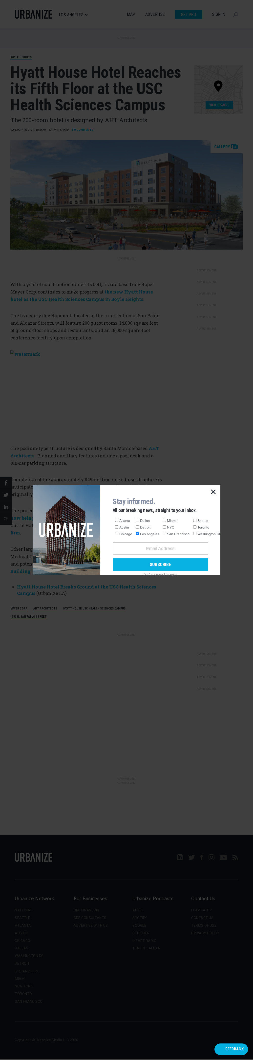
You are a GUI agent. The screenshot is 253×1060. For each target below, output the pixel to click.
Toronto (203, 527)
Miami (171, 521)
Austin (124, 527)
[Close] (213, 492)
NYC (170, 527)
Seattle (202, 521)
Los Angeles (149, 534)
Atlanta (124, 521)
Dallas (145, 521)
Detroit (145, 527)
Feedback (234, 1049)
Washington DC (209, 534)
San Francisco (178, 534)
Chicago (125, 534)
